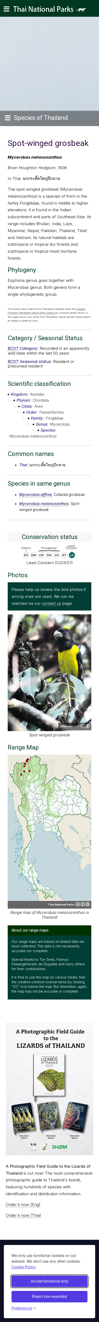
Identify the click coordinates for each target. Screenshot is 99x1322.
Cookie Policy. (24, 1267)
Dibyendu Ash (70, 726)
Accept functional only (49, 1281)
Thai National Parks (51, 10)
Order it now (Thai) (23, 1215)
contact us (51, 603)
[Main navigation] (6, 9)
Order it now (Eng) (23, 1204)
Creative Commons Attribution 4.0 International (85, 726)
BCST (13, 348)
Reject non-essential (49, 1296)
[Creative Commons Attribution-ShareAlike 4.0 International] (83, 904)
